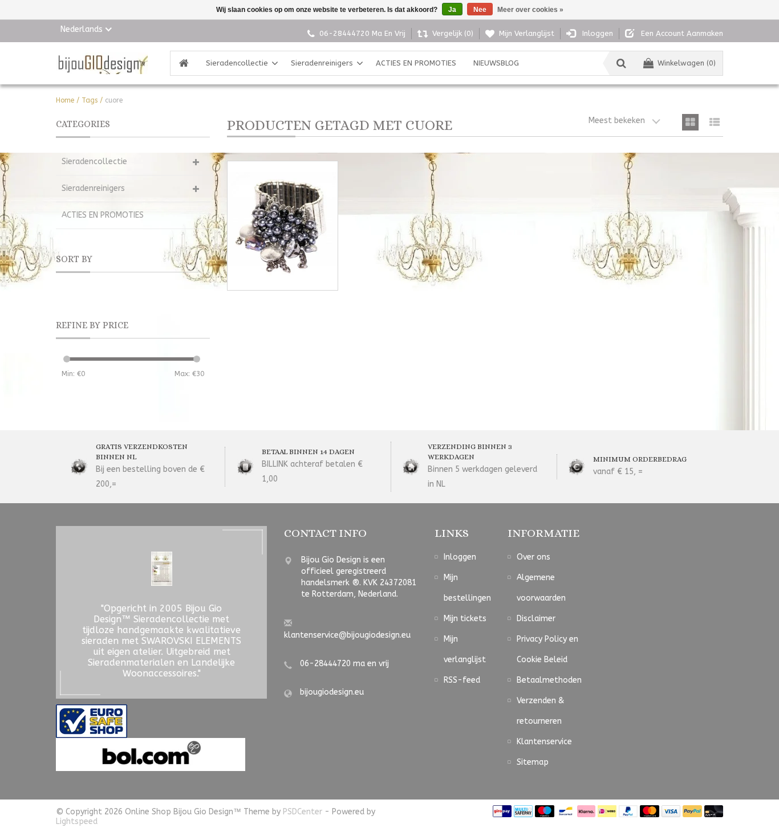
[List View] (715, 122)
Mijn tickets (465, 618)
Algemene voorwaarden (541, 588)
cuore (114, 100)
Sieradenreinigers (322, 63)
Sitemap (533, 762)
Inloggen (460, 557)
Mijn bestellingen (467, 588)
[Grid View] (690, 122)
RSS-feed (462, 680)
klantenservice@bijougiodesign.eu (347, 635)
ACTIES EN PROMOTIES (416, 63)
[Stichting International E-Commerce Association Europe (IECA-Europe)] (91, 721)
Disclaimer (536, 618)
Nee (479, 10)
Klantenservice (544, 742)
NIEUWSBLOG (496, 63)
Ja (452, 10)
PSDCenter (302, 812)
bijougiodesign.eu (332, 692)
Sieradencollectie (237, 63)
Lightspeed (77, 821)
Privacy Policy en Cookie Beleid (547, 649)
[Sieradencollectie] (102, 63)
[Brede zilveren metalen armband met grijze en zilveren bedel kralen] (283, 225)
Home (65, 100)
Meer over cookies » (530, 10)
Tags (90, 100)
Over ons (533, 557)
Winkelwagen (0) (687, 63)
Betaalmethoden (549, 680)
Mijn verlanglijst (465, 649)
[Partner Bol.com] (150, 754)
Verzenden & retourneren (540, 711)
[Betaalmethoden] (502, 811)
